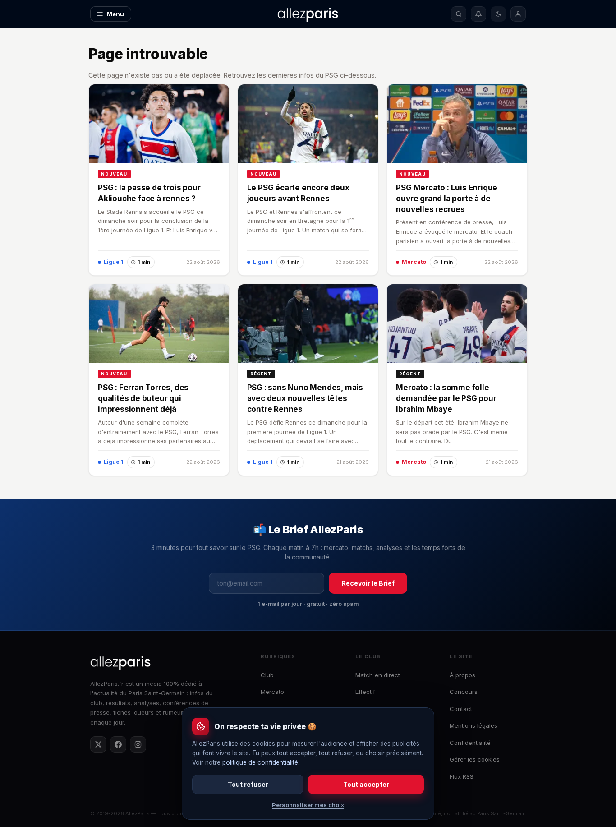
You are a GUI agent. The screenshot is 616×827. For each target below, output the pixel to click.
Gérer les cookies (475, 759)
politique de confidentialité (260, 762)
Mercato (272, 691)
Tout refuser (248, 784)
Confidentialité (470, 742)
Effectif (365, 691)
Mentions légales (473, 725)
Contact (461, 708)
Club (267, 675)
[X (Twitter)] (98, 744)
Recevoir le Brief (368, 583)
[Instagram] (138, 744)
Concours (464, 691)
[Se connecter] (518, 14)
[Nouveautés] (478, 14)
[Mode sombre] (498, 14)
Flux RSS (461, 776)
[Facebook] (118, 744)
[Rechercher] (458, 14)
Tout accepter (366, 784)
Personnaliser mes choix (308, 805)
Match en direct (377, 675)
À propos (462, 675)
